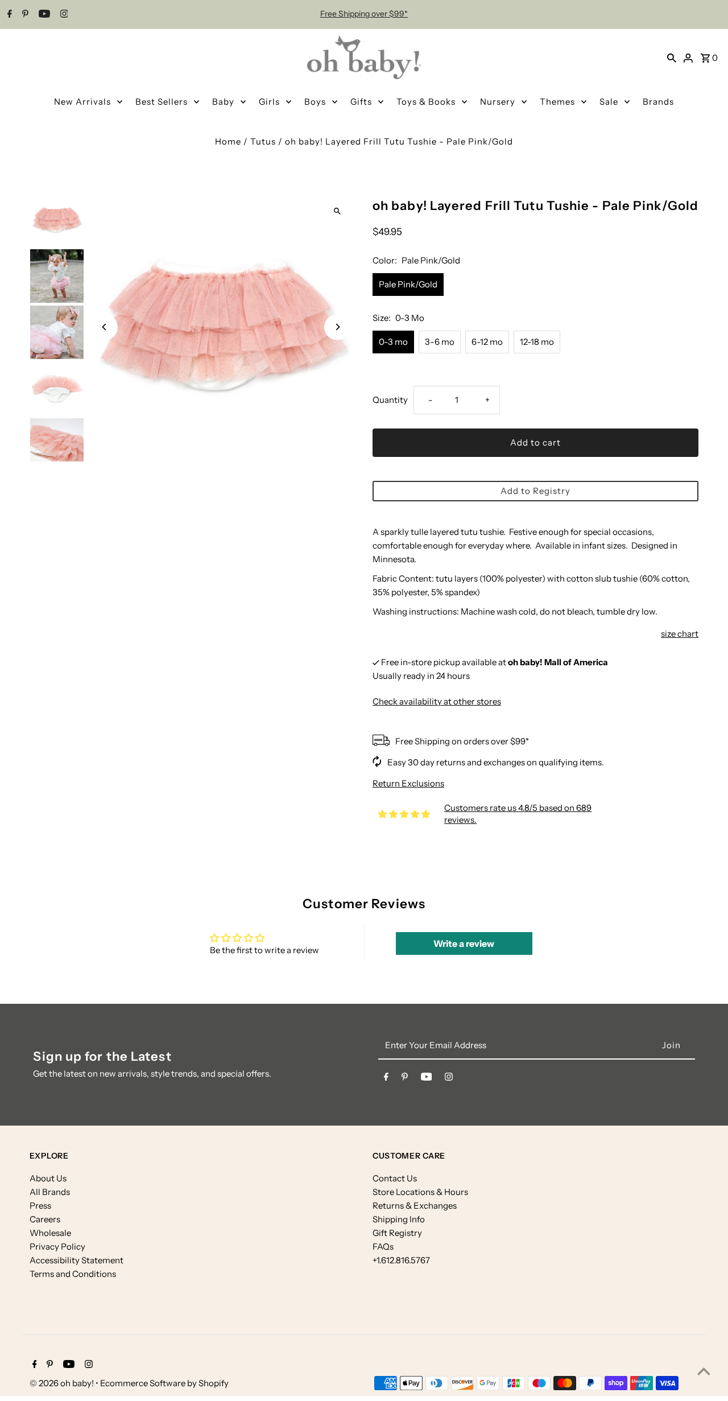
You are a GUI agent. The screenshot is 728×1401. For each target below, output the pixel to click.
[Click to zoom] (337, 211)
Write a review (463, 943)
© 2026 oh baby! (63, 1383)
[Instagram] (62, 14)
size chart (679, 633)
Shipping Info (399, 1219)
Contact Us (395, 1178)
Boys (315, 101)
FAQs (383, 1246)
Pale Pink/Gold (408, 284)
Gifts (361, 101)
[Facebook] (8, 14)
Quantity (390, 399)
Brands (658, 101)
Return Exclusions (408, 783)
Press (40, 1205)
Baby (223, 101)
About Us (48, 1178)
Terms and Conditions (73, 1273)
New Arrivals (82, 101)
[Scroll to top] (704, 1371)
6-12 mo (487, 341)
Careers (45, 1219)
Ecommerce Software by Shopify (164, 1383)
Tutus (263, 141)
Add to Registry (535, 490)
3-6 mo (439, 341)
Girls (269, 101)
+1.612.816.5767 (401, 1260)
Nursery (497, 101)
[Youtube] (43, 14)
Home (228, 141)
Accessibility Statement (76, 1260)
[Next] (337, 327)
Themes (557, 101)
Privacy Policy (57, 1246)
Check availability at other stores (437, 701)
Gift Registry (397, 1232)
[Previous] (105, 327)
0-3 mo (393, 341)
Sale (608, 101)
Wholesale (50, 1232)
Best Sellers (161, 101)
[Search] (671, 57)
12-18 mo (537, 341)
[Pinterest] (23, 14)
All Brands (50, 1191)
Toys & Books (426, 101)
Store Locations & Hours (420, 1191)
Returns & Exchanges (415, 1205)
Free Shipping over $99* (364, 14)
